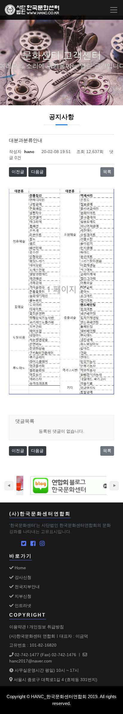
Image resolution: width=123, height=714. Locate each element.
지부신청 (22, 596)
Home (19, 567)
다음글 (37, 172)
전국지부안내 (26, 586)
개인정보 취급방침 (46, 626)
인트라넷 (22, 605)
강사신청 (22, 577)
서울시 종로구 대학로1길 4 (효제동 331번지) (55, 679)
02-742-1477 (26, 654)
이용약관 (17, 626)
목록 (107, 172)
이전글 (18, 172)
